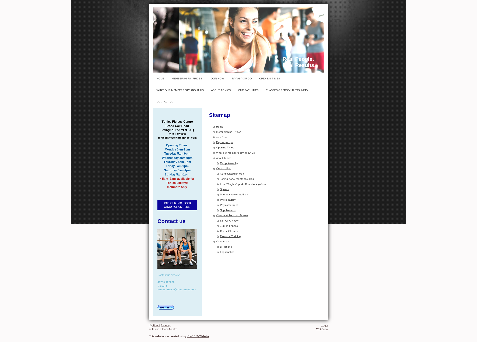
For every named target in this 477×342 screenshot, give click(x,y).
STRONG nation (229, 220)
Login (324, 325)
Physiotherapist (229, 204)
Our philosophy (229, 163)
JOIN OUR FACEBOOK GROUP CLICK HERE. (177, 205)
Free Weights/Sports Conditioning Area (243, 184)
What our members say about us (235, 152)
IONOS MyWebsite (198, 336)
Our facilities (223, 168)
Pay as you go (224, 142)
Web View (322, 328)
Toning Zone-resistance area (237, 178)
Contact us (222, 241)
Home (219, 126)
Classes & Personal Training (232, 215)
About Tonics (223, 157)
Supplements (228, 210)
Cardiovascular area (232, 173)
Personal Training (230, 236)
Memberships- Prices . (229, 131)
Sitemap (165, 325)
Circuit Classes (229, 231)
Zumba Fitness (229, 225)
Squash (224, 189)
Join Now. (222, 137)
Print (155, 325)
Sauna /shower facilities (234, 194)
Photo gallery (228, 199)
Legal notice (227, 251)
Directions (226, 246)
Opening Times (225, 147)
